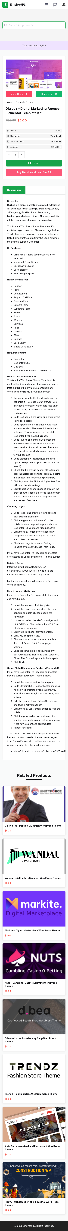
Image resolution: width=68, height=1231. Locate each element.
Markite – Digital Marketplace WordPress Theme (32, 930)
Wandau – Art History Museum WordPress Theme (33, 878)
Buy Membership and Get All (34, 172)
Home (9, 102)
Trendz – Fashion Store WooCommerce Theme (31, 1094)
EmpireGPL (28, 1225)
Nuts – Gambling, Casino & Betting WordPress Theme (31, 984)
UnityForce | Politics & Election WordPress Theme (33, 825)
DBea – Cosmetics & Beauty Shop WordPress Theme (30, 1040)
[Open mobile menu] (46, 4)
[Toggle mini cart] (55, 5)
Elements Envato (24, 102)
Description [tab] (14, 190)
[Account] (64, 4)
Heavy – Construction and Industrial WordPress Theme (32, 1203)
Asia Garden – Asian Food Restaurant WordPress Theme (32, 1148)
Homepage (47, 94)
